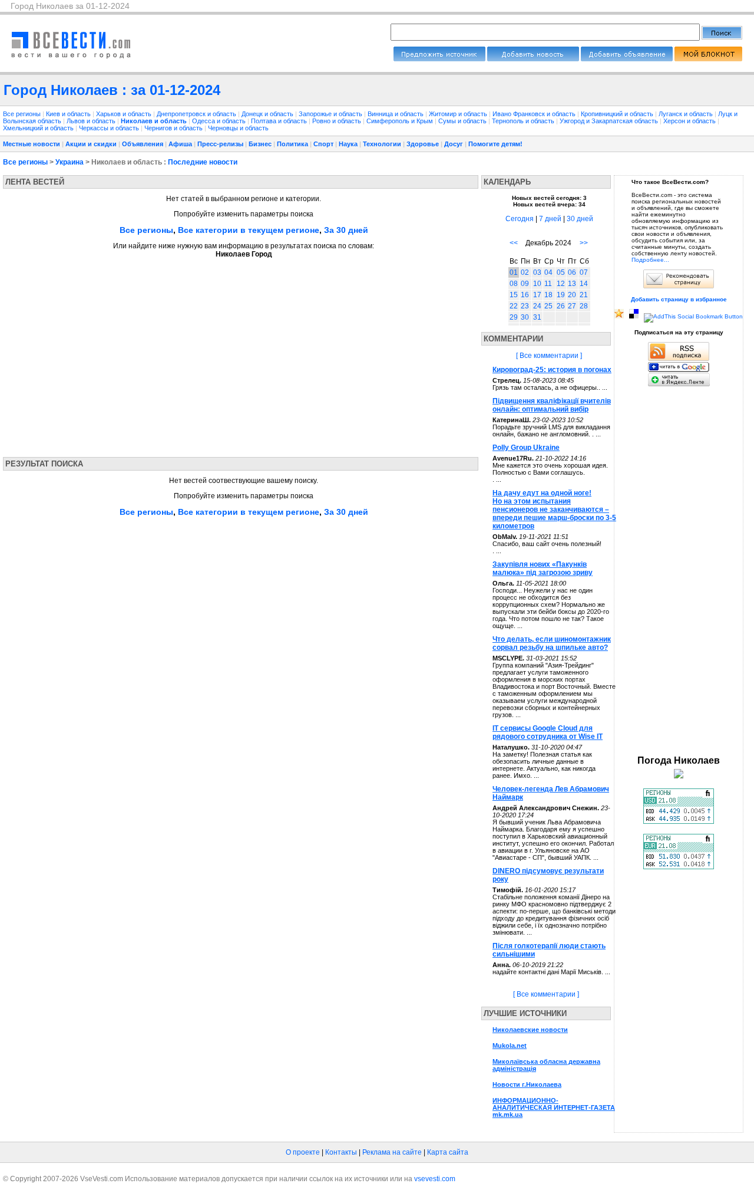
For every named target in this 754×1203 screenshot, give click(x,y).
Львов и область (92, 120)
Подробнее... (650, 260)
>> (584, 243)
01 (514, 272)
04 (548, 272)
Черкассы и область (110, 128)
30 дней (580, 219)
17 (537, 295)
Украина (69, 162)
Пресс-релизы (220, 143)
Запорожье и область (331, 113)
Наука (348, 143)
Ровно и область (337, 120)
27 (572, 306)
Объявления (142, 143)
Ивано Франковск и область (534, 113)
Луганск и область (687, 113)
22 (514, 306)
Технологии (382, 143)
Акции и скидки (91, 143)
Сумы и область (463, 120)
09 (525, 284)
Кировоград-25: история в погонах (551, 370)
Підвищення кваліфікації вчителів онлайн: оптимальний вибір (551, 405)
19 (561, 295)
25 (548, 306)
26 (561, 306)
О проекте (303, 1152)
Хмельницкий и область (39, 128)
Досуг (453, 143)
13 (572, 284)
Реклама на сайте (392, 1152)
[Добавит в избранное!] (619, 316)
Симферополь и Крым (400, 120)
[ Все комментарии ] (549, 355)
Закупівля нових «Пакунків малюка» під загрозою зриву (542, 568)
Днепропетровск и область (197, 113)
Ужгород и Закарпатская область (610, 120)
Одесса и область (219, 120)
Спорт (323, 143)
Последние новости (202, 162)
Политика (292, 143)
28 (584, 306)
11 (548, 284)
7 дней (550, 219)
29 (514, 317)
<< (514, 243)
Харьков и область (124, 113)
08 (514, 284)
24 (537, 306)
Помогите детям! (495, 143)
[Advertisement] (114, 353)
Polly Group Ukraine (526, 447)
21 (584, 295)
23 (525, 306)
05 (561, 272)
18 (548, 295)
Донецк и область (268, 113)
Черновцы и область (238, 128)
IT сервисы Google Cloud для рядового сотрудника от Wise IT (547, 732)
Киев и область (69, 113)
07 (584, 272)
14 (584, 284)
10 (537, 284)
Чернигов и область (174, 128)
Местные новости (31, 143)
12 (561, 284)
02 (525, 272)
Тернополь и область (524, 120)
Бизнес (260, 143)
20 (572, 295)
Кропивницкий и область (618, 113)
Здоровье (422, 143)
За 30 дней (346, 230)
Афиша (180, 143)
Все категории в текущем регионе (248, 230)
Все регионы (22, 113)
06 (572, 272)
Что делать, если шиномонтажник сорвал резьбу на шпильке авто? (551, 643)
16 (525, 295)
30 (525, 317)
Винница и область (396, 113)
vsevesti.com (434, 1179)
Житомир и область (459, 113)
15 (514, 295)
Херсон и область (690, 120)
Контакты (341, 1152)
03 (537, 272)
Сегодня (519, 219)
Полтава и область (280, 120)
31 (537, 317)
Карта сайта (447, 1152)
